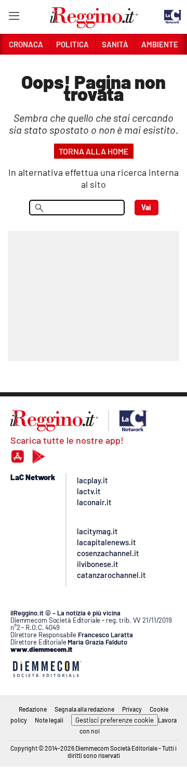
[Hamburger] (14, 18)
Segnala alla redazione (84, 709)
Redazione (33, 709)
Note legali (49, 720)
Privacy (132, 709)
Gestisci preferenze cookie (114, 720)
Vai (146, 207)
